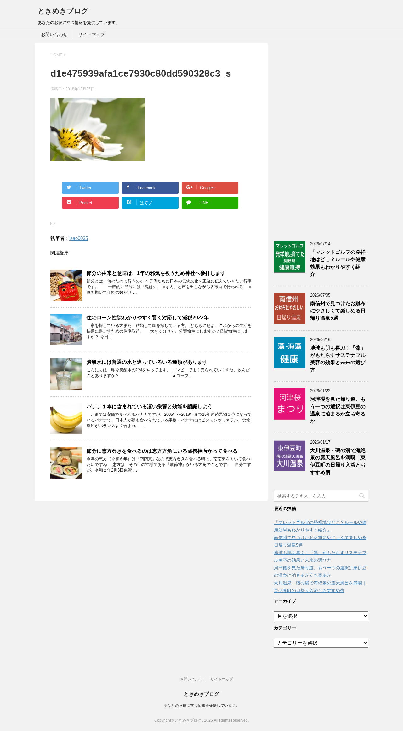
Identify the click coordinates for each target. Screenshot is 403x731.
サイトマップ (91, 34)
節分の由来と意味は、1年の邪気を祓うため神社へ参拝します (156, 273)
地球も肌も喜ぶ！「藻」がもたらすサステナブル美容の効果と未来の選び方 (338, 359)
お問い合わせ (54, 34)
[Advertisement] (321, 137)
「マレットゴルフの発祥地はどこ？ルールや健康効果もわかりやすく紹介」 (338, 263)
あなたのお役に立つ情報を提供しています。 (201, 705)
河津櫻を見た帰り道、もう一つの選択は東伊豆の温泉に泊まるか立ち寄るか (338, 410)
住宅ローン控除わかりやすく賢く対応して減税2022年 (148, 317)
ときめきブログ (63, 11)
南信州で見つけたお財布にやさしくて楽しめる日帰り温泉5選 (338, 311)
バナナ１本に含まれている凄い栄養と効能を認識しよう (150, 406)
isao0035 (78, 238)
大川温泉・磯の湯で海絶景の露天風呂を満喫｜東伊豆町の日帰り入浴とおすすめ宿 (338, 461)
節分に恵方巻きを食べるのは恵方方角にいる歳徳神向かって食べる (162, 451)
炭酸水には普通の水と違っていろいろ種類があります (147, 362)
